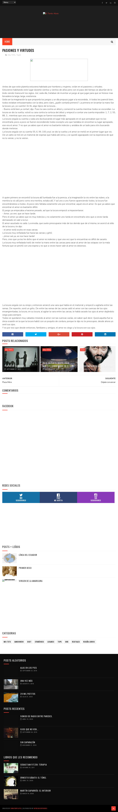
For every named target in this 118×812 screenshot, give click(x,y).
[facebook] (102, 3)
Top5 (19, 55)
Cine (66, 642)
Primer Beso (25, 567)
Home (7, 41)
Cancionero (19, 642)
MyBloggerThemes (40, 808)
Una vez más (26, 680)
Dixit (82, 350)
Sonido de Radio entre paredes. (36, 716)
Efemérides (39, 642)
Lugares (50, 642)
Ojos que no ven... (29, 729)
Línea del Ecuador (28, 554)
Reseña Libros (89, 642)
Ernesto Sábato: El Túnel (33, 777)
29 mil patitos (27, 693)
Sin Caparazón (27, 742)
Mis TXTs (11, 55)
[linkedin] (110, 3)
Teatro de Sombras (14, 366)
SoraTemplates (16, 808)
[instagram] (115, 3)
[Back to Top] (113, 808)
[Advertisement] (59, 27)
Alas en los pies (28, 667)
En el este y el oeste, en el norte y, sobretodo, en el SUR (58, 364)
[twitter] (106, 3)
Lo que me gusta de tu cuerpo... (96, 366)
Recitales (76, 642)
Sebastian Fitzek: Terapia (33, 764)
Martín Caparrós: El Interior (35, 790)
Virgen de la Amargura (30, 580)
